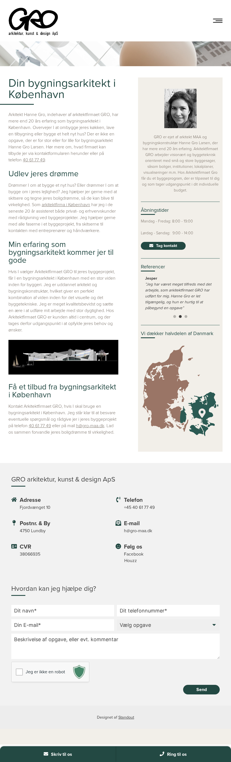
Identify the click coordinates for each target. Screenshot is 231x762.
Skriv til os (61, 754)
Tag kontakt (166, 246)
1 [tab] (174, 316)
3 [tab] (186, 316)
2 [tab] (180, 316)
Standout (126, 717)
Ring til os (177, 754)
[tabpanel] (180, 293)
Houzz (130, 560)
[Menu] (218, 21)
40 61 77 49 (34, 160)
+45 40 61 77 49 (139, 507)
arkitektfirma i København (66, 204)
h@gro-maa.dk (90, 425)
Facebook (133, 554)
